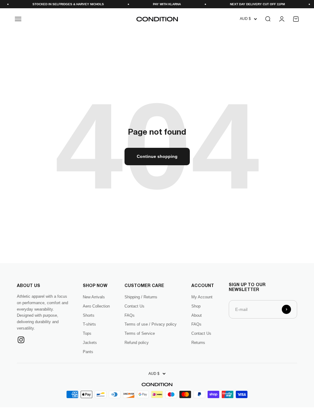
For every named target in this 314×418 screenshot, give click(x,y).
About (196, 315)
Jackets (90, 342)
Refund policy (136, 342)
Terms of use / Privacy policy (150, 324)
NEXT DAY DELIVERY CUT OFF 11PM (252, 4)
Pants (88, 351)
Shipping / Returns (140, 297)
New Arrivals (94, 297)
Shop (196, 306)
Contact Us (134, 306)
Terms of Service (139, 333)
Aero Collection (96, 306)
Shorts (88, 315)
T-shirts (89, 324)
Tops (87, 333)
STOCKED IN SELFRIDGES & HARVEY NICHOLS (63, 4)
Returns (198, 342)
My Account (202, 297)
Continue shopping (157, 156)
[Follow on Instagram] (21, 340)
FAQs (129, 315)
